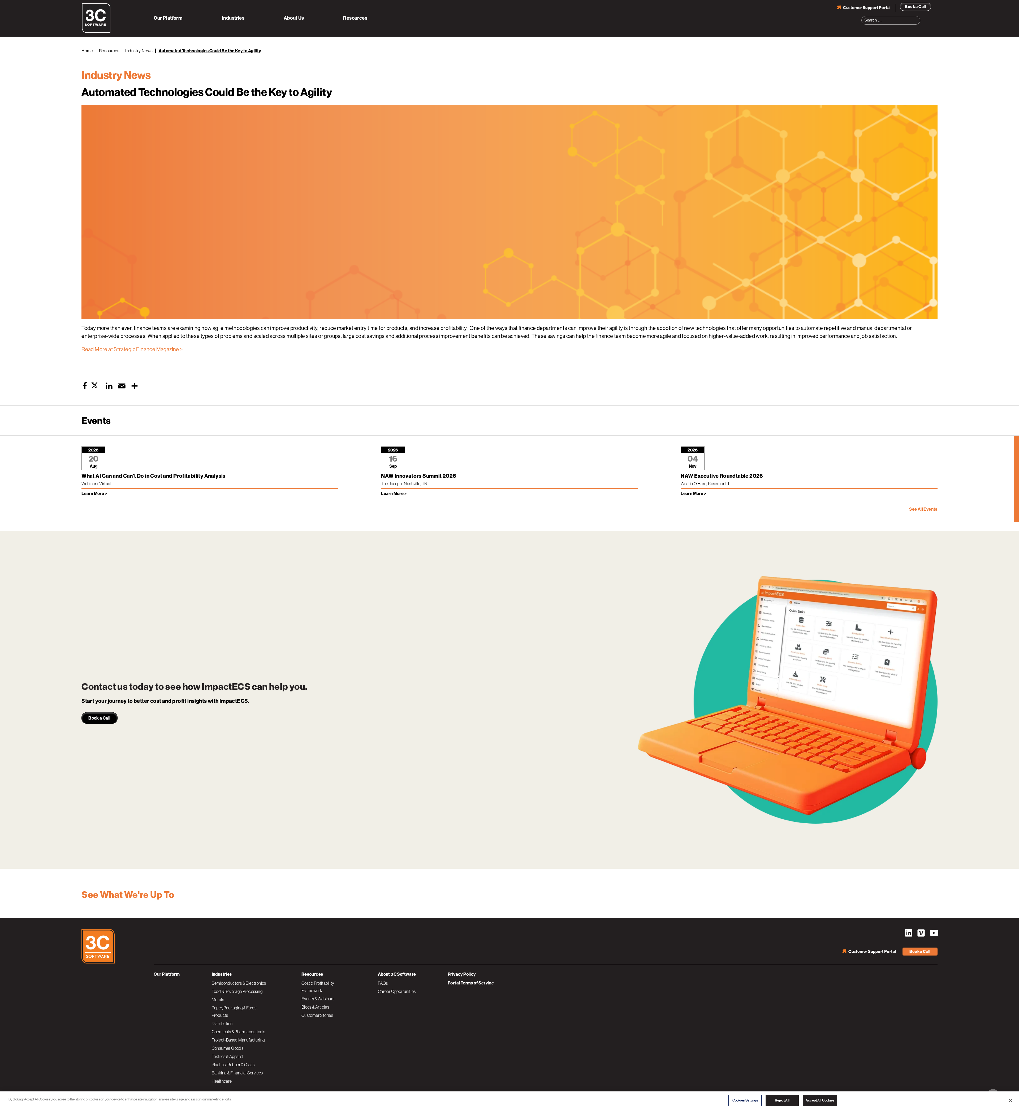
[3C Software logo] (96, 31)
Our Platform (168, 18)
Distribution (222, 1023)
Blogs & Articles (315, 1007)
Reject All (782, 1100)
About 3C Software (397, 974)
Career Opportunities (397, 991)
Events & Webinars (318, 998)
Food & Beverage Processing (237, 991)
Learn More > (94, 493)
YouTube (934, 933)
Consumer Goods (228, 1048)
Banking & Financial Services (237, 1072)
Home (87, 50)
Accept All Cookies (820, 1100)
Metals (218, 999)
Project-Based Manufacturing (238, 1040)
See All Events (923, 509)
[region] (509, 1100)
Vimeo (921, 933)
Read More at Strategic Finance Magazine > (132, 349)
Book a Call (915, 6)
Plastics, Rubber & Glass (233, 1064)
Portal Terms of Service (471, 983)
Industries (233, 18)
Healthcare (222, 1081)
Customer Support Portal (867, 7)
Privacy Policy (462, 974)
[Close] (1010, 1100)
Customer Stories (317, 1015)
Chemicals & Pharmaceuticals (238, 1031)
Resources (355, 18)
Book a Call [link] (99, 718)
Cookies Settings (745, 1100)
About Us (294, 18)
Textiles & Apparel (227, 1056)
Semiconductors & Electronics (239, 983)
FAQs (383, 983)
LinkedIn (909, 933)
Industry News (139, 50)
